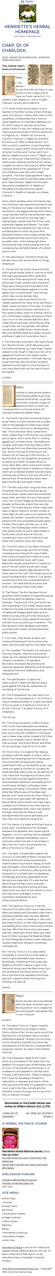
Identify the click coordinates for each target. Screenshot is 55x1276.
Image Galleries (12, 1217)
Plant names (10, 1221)
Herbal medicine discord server (19, 1180)
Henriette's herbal (12, 1247)
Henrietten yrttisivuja (15, 1232)
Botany (7, 1225)
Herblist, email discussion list (18, 1183)
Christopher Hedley (14, 1213)
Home (5, 57)
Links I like (9, 1240)
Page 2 (20, 387)
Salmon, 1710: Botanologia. (23, 57)
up (27, 1113)
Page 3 (20, 995)
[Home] (27, 13)
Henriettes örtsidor (14, 1236)
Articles (7, 1202)
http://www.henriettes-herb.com (20, 1268)
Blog (6, 1229)
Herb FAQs (9, 1198)
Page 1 (19, 77)
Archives (8, 1210)
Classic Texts (10, 1206)
